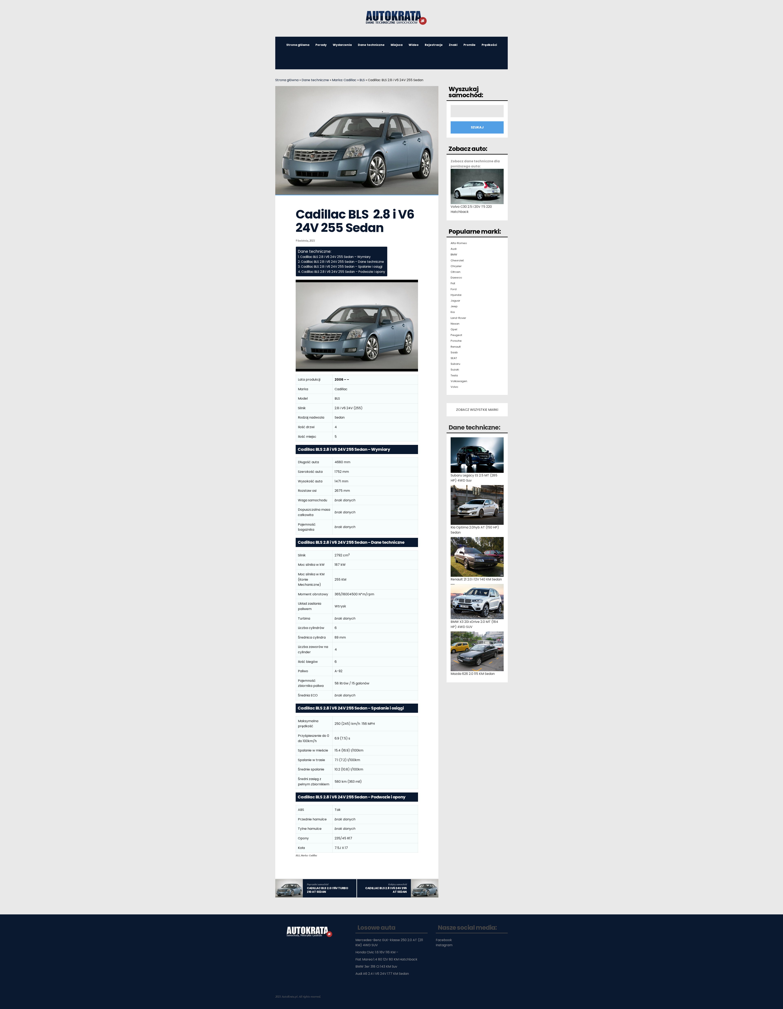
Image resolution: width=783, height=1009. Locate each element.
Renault (456, 347)
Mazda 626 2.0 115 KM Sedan (473, 673)
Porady (321, 45)
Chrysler (456, 266)
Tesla (454, 375)
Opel (454, 329)
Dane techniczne (371, 45)
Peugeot (456, 335)
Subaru (455, 364)
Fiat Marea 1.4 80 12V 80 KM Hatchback (386, 959)
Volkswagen (459, 381)
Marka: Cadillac (344, 80)
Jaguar (455, 301)
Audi (454, 249)
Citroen (455, 272)
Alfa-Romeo (459, 243)
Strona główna (297, 45)
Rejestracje (434, 45)
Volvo (454, 387)
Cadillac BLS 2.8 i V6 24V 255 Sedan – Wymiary (335, 257)
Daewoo (456, 278)
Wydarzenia (342, 45)
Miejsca (397, 45)
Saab (454, 352)
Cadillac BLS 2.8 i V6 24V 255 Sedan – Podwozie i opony (343, 272)
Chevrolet (457, 260)
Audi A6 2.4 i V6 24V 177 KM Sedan (382, 973)
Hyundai (456, 295)
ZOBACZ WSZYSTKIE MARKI (477, 409)
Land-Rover (458, 318)
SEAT (454, 358)
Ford (454, 289)
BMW (454, 254)
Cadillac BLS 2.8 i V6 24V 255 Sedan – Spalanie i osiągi (341, 266)
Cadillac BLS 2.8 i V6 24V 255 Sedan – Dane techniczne (342, 262)
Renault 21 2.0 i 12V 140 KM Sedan (476, 579)
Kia (453, 312)
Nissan (455, 324)
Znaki (453, 45)
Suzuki (455, 369)
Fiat (453, 283)
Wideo (414, 45)
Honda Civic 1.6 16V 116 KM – (376, 952)
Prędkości (489, 45)
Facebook (444, 940)
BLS (362, 80)
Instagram (444, 945)
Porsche (456, 341)
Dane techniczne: (474, 427)
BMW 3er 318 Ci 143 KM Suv (376, 966)
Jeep (454, 306)
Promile (469, 45)
